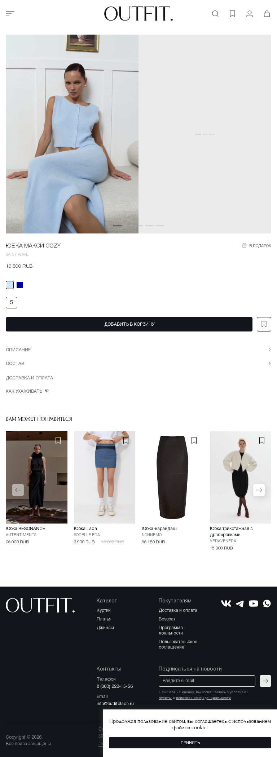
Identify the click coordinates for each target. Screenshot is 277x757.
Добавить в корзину (129, 324)
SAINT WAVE (17, 255)
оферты (165, 698)
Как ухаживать (24, 391)
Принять (190, 743)
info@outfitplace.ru (115, 704)
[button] (117, 225)
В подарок (259, 246)
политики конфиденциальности (203, 698)
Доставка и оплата (29, 378)
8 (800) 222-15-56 (115, 687)
